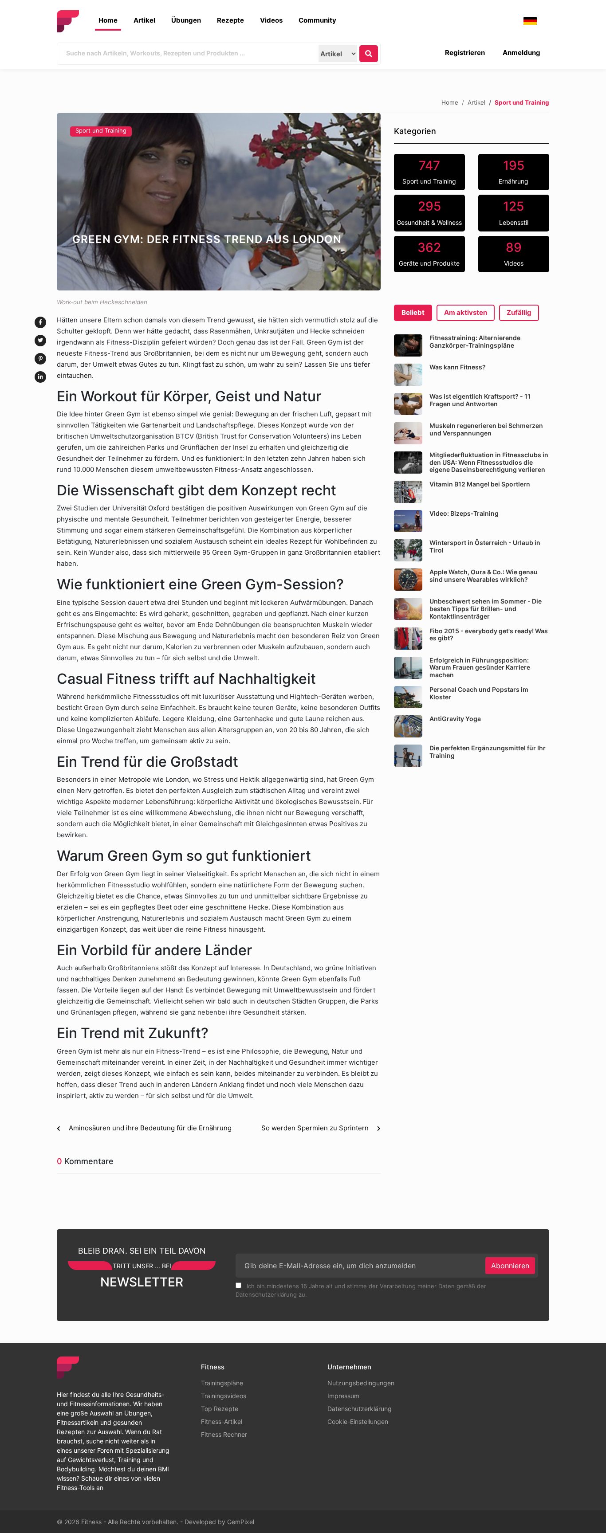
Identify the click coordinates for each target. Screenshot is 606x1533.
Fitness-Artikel (221, 1421)
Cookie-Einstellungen (357, 1421)
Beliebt (413, 312)
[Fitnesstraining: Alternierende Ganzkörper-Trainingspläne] (408, 345)
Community (317, 20)
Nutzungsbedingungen (360, 1383)
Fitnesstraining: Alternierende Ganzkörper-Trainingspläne (474, 341)
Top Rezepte (219, 1408)
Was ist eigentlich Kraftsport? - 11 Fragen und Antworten (480, 400)
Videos (271, 20)
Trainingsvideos (223, 1396)
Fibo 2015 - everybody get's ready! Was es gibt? (488, 634)
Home (108, 20)
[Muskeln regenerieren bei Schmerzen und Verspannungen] (408, 433)
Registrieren (465, 52)
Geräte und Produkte (429, 253)
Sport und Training (100, 130)
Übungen (186, 20)
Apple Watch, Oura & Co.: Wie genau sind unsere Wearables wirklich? (483, 575)
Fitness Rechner (224, 1434)
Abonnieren (510, 1265)
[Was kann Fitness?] (408, 375)
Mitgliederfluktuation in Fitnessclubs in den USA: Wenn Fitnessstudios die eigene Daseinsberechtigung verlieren (488, 462)
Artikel (144, 20)
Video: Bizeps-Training (464, 513)
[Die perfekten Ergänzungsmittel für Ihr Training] (408, 756)
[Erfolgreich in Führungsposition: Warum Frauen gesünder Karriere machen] (408, 668)
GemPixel (240, 1521)
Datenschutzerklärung (359, 1408)
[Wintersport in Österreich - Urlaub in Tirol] (408, 550)
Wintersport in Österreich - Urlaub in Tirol (484, 546)
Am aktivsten (465, 312)
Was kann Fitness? (457, 367)
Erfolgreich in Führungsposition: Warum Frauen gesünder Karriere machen (479, 667)
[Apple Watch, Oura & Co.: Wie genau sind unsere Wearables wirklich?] (408, 580)
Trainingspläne (222, 1383)
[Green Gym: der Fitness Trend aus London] (219, 201)
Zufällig (519, 312)
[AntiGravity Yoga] (408, 726)
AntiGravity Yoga (455, 718)
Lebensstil (513, 212)
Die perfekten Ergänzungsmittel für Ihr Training (487, 751)
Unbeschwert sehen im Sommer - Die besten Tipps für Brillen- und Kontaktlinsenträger (485, 608)
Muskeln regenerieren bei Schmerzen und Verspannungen (486, 429)
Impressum (343, 1396)
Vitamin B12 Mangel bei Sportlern (479, 484)
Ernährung (513, 171)
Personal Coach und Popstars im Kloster (478, 693)
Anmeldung (521, 52)
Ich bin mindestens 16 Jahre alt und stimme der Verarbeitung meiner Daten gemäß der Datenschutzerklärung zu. (361, 1290)
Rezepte (230, 20)
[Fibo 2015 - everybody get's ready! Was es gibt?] (408, 638)
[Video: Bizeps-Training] (408, 521)
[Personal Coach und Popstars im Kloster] (408, 697)
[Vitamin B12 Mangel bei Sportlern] (408, 492)
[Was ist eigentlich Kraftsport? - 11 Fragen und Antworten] (408, 404)
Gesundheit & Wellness (429, 212)
